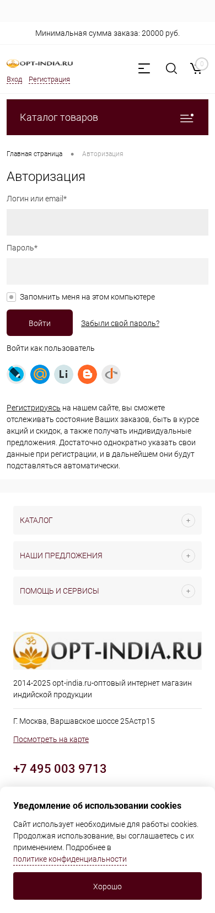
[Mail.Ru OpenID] (40, 374)
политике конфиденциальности (70, 859)
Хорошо (107, 886)
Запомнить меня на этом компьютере (87, 296)
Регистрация (49, 79)
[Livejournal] (16, 374)
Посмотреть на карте (51, 739)
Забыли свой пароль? (120, 323)
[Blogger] (87, 374)
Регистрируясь (34, 407)
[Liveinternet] (63, 374)
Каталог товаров (59, 117)
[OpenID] (111, 374)
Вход (14, 79)
